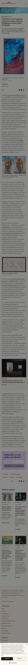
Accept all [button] (7, 658)
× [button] (26, 644)
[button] (13, 663)
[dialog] (14, 654)
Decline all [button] (19, 658)
